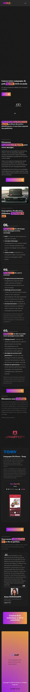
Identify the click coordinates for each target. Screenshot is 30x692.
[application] (15, 489)
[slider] (22, 489)
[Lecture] (7, 489)
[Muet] (19, 489)
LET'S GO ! (5, 94)
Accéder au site (15, 689)
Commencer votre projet (14, 180)
